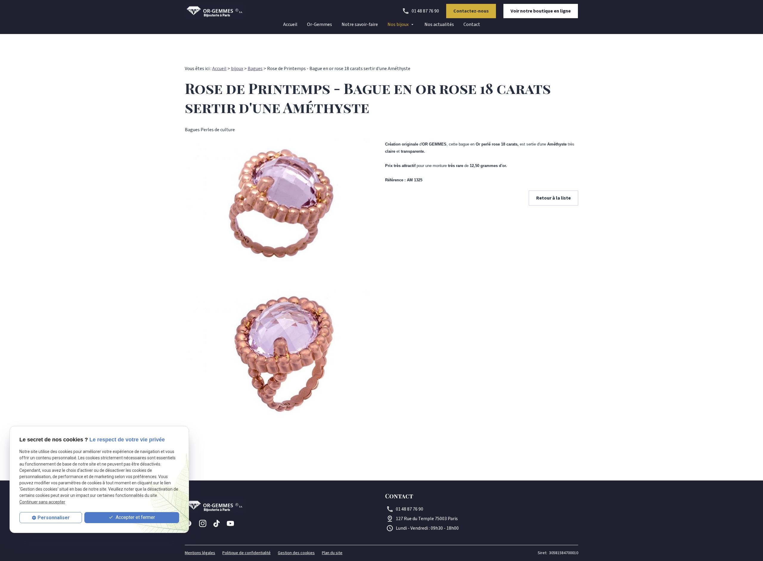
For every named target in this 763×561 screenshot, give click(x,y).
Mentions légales (200, 553)
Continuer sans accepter (42, 502)
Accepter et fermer (134, 517)
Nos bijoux (398, 24)
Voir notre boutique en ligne (541, 11)
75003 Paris (427, 518)
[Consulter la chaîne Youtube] (230, 523)
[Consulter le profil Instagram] (202, 523)
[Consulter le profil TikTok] (216, 523)
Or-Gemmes (319, 24)
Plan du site (332, 553)
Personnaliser (54, 517)
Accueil (290, 24)
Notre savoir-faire (360, 24)
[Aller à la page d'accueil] (214, 11)
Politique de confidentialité (246, 553)
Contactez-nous (471, 11)
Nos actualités (439, 24)
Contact (471, 24)
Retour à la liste (553, 198)
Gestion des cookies (296, 553)
